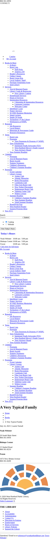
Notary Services (16, 111)
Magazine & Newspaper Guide (22, 130)
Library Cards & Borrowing (20, 91)
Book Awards (15, 161)
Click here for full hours (9, 247)
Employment (10, 522)
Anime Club (19, 176)
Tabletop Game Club (23, 191)
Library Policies (11, 527)
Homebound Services (18, 96)
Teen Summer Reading (18, 152)
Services (8, 87)
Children (8, 154)
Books (7, 418)
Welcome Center (21, 106)
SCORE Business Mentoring (21, 113)
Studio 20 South (16, 117)
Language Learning (22, 104)
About (7, 512)
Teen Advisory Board (23, 150)
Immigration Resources (18, 100)
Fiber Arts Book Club (23, 185)
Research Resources (17, 133)
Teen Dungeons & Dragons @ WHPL (29, 141)
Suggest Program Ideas (18, 209)
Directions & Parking (13, 520)
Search (2, 215)
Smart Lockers (15, 115)
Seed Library (15, 85)
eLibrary (13, 65)
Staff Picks (19, 69)
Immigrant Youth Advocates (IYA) (28, 146)
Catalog (11, 222)
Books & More (10, 63)
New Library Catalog (23, 93)
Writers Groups (20, 194)
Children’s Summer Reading (20, 167)
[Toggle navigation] (14, 51)
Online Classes (15, 76)
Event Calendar (16, 172)
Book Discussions (21, 180)
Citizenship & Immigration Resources (29, 102)
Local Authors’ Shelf (18, 80)
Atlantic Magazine (22, 178)
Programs (13, 139)
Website (11, 224)
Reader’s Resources (17, 74)
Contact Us (9, 518)
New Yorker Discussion (24, 187)
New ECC (9, 211)
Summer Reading (16, 196)
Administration (10, 516)
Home (7, 413)
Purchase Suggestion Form (20, 83)
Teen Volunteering (17, 143)
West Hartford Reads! (18, 207)
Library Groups (16, 174)
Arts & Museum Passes (19, 89)
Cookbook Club (21, 183)
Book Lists (14, 67)
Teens (7, 135)
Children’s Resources (18, 165)
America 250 (20, 72)
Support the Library (12, 529)
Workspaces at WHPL (18, 122)
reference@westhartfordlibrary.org (31, 536)
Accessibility (10, 514)
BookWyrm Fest (16, 204)
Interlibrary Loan (16, 109)
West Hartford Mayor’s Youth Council (29, 148)
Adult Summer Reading (24, 202)
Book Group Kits (16, 78)
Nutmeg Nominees (17, 163)
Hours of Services (16, 98)
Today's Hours (8, 233)
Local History (15, 128)
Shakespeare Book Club (24, 189)
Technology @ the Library (20, 120)
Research (8, 124)
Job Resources (15, 126)
